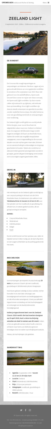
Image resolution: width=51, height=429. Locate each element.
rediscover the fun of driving (18, 3)
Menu (45, 3)
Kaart (11, 230)
